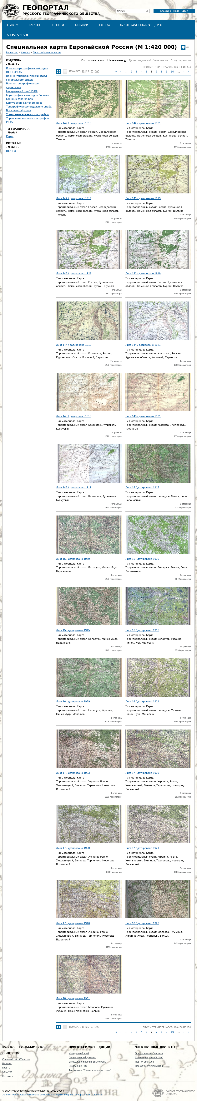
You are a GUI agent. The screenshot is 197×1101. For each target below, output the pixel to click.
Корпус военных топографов (24, 102)
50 (92, 71)
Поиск (121, 11)
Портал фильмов (144, 1061)
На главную (173, 1093)
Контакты (7, 1076)
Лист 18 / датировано (142, 923)
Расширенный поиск (174, 11)
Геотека (104, 25)
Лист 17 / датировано (73, 772)
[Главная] (11, 10)
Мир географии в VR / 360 (149, 1057)
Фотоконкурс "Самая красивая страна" (90, 1070)
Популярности (180, 60)
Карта (9, 136)
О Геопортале (17, 34)
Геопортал (12, 52)
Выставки (80, 25)
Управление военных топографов (27, 114)
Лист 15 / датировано (142, 487)
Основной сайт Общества (16, 1059)
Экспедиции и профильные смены (87, 1061)
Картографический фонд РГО (140, 25)
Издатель (13, 60)
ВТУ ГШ (11, 150)
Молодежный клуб (79, 1053)
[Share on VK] (187, 47)
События (7, 1072)
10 (83, 71)
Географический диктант (82, 1057)
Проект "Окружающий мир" (149, 1066)
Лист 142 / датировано (73, 123)
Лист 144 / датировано (73, 344)
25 (87, 71)
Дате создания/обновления (148, 60)
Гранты (6, 1067)
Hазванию (115, 60)
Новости (57, 25)
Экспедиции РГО (78, 1066)
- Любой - (12, 64)
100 (97, 71)
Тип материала (17, 128)
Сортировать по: (93, 60)
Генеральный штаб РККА (22, 91)
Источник (13, 143)
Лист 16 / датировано (142, 630)
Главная (13, 25)
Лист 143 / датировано (143, 198)
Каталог (35, 25)
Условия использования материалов (22, 1094)
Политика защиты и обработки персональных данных (72, 1094)
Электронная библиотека (149, 1053)
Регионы (7, 1063)
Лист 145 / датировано (73, 416)
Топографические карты (47, 52)
